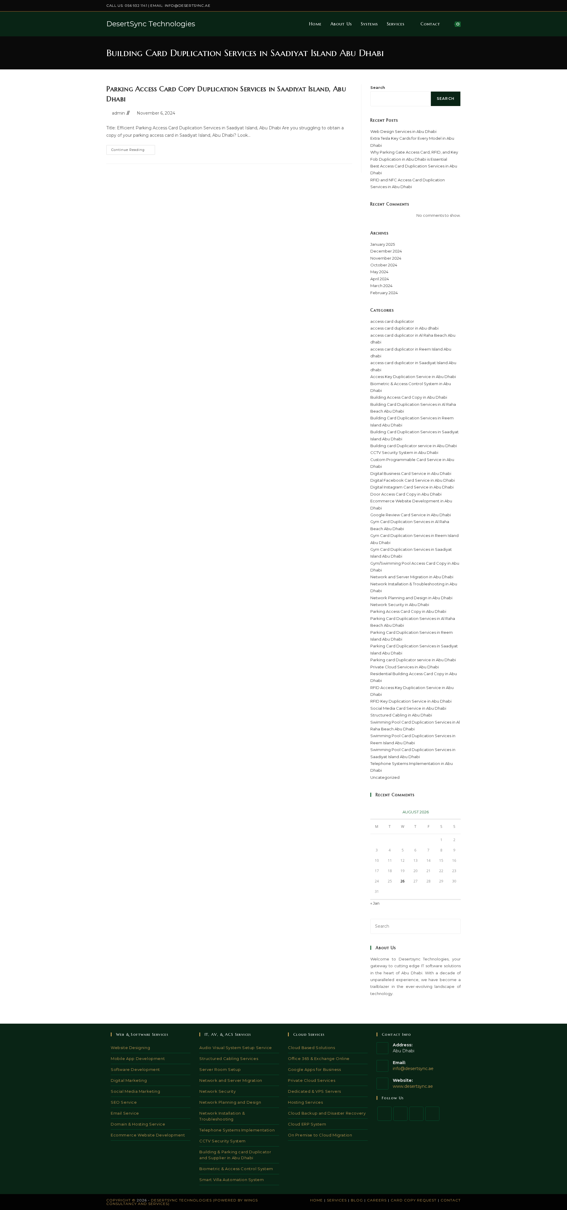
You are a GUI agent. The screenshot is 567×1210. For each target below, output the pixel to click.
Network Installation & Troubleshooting (222, 1116)
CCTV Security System (222, 1141)
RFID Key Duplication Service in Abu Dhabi (411, 701)
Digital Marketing (129, 1080)
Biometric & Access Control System (236, 1168)
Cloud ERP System (307, 1124)
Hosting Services (305, 1102)
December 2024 (386, 251)
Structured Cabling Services (228, 1058)
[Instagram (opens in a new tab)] (438, 6)
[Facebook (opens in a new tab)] (431, 6)
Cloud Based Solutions (311, 1047)
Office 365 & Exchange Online (319, 1058)
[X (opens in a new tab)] (425, 6)
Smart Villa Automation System (231, 1179)
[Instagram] (416, 1114)
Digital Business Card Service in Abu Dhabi (410, 473)
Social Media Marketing (135, 1091)
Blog (357, 1200)
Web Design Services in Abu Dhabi (403, 131)
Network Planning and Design (230, 1102)
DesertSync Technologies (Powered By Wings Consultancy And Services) (182, 1202)
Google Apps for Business (314, 1069)
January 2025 (382, 244)
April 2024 (379, 278)
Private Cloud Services (311, 1080)
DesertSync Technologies (150, 23)
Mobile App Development (138, 1058)
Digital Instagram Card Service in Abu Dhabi (412, 487)
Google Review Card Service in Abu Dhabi (410, 514)
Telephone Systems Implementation (237, 1130)
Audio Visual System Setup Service (235, 1047)
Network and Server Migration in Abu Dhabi (411, 576)
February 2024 (384, 292)
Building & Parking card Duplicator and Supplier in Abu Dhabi (235, 1154)
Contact (451, 1200)
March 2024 (381, 285)
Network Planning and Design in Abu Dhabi (411, 597)
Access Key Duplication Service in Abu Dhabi (413, 376)
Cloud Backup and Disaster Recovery (327, 1113)
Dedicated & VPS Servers (314, 1091)
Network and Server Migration (230, 1080)
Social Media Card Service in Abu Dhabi (408, 708)
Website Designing (130, 1047)
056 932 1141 (136, 5)
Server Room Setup (220, 1069)
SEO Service (124, 1102)
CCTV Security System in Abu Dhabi (404, 452)
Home (316, 1200)
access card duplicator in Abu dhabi (404, 328)
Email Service (125, 1113)
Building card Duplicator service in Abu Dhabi (413, 445)
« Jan (374, 903)
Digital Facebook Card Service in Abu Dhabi (412, 480)
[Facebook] (400, 1114)
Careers (377, 1200)
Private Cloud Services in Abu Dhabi (404, 667)
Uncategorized (385, 777)
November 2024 (385, 258)
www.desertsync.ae (413, 1086)
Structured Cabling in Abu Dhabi (401, 715)
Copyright (118, 1200)
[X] (384, 1114)
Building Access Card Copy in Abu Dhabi (408, 397)
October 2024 (383, 265)
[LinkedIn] (432, 1114)
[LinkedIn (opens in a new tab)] (445, 6)
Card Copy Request (413, 1200)
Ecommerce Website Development (148, 1135)
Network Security (217, 1091)
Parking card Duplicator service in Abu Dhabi (413, 659)
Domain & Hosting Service (138, 1124)
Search (377, 87)
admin (118, 113)
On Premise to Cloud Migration (320, 1135)
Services (337, 1200)
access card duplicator (392, 321)
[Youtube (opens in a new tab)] (458, 6)
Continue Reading (133, 151)
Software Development (135, 1069)
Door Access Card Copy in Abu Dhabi (405, 494)
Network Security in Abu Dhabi (399, 604)
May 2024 (379, 271)
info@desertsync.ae (188, 5)
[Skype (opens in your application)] (452, 6)
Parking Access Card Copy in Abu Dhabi (408, 611)
